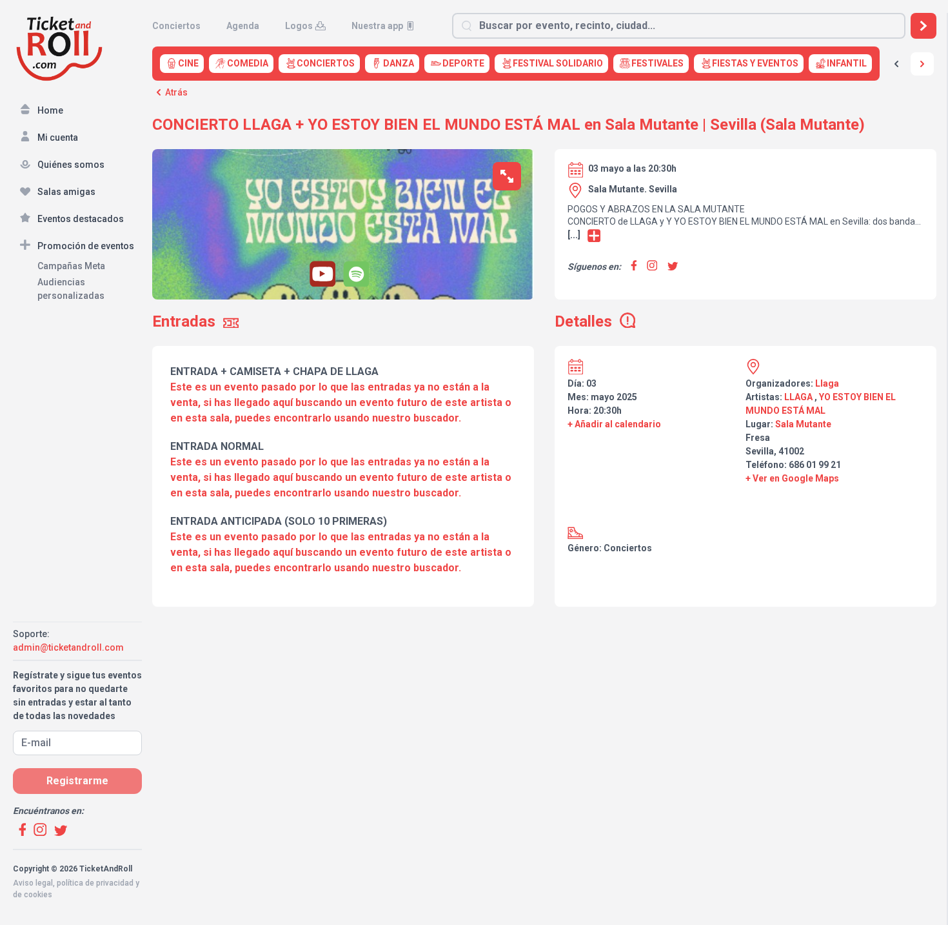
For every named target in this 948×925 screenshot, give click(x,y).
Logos (299, 26)
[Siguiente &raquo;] (922, 64)
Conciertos (176, 26)
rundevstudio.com (104, 906)
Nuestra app (377, 26)
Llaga (827, 383)
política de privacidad (95, 883)
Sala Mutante (803, 424)
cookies (38, 894)
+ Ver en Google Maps (792, 478)
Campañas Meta (71, 266)
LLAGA (798, 397)
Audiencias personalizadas (70, 289)
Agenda (242, 26)
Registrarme (77, 781)
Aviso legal (33, 883)
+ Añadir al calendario (614, 424)
